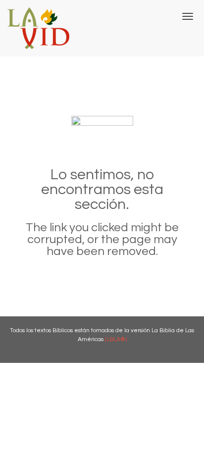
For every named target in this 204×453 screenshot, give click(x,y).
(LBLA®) (116, 339)
